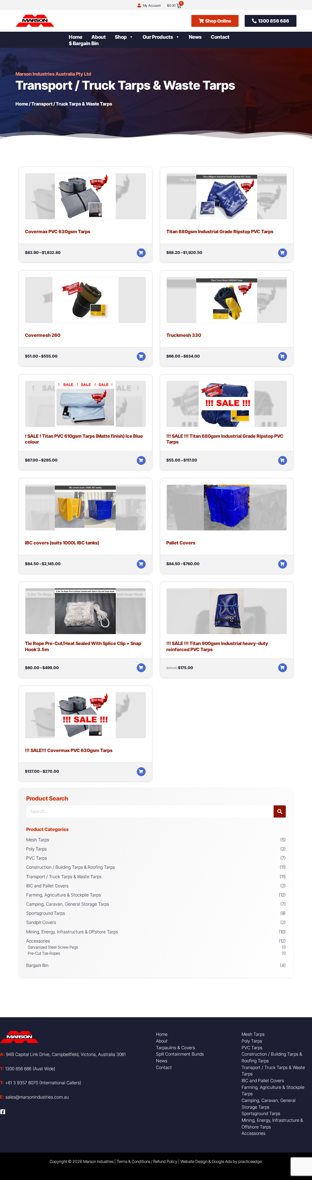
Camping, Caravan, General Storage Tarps (67, 904)
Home (75, 37)
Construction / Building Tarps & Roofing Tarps (70, 867)
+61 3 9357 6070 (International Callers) (40, 1082)
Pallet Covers (180, 543)
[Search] (280, 811)
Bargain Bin (37, 965)
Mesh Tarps (37, 839)
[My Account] (139, 6)
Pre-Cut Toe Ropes (44, 953)
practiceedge (250, 1161)
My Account (152, 5)
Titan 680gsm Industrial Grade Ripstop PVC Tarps (219, 231)
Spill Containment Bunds (180, 1054)
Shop (121, 37)
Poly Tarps (36, 848)
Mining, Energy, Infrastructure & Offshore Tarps (72, 931)
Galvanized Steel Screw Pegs (53, 947)
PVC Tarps (36, 858)
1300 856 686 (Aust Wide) (27, 1068)
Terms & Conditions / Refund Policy (147, 1161)
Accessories (38, 940)
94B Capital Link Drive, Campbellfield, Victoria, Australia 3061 (63, 1054)
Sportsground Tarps (45, 913)
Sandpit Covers (41, 922)
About (98, 37)
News (195, 37)
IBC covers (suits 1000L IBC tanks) (62, 543)
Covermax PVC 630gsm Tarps (57, 231)
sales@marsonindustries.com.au (34, 1097)
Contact (220, 37)
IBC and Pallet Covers (47, 885)
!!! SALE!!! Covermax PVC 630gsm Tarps (68, 750)
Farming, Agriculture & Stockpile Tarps (63, 894)
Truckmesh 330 (183, 335)
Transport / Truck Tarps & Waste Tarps (63, 876)
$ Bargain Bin (84, 43)
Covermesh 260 (42, 335)
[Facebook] (2, 1111)
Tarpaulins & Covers (175, 1047)
